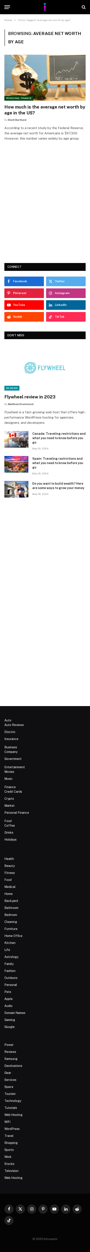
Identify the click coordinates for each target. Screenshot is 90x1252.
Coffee (9, 825)
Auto (7, 720)
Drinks (8, 832)
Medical (10, 887)
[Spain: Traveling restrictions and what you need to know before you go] (16, 464)
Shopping (11, 1143)
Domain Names (14, 1013)
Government (13, 759)
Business (10, 747)
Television (11, 1171)
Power (9, 1045)
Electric (10, 732)
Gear (7, 1073)
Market (9, 805)
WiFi (7, 1122)
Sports (9, 1150)
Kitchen (10, 943)
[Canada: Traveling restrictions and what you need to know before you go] (16, 439)
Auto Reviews (14, 725)
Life (7, 950)
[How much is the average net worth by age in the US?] (45, 77)
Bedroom (10, 915)
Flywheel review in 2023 (29, 397)
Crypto (9, 798)
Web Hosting (13, 1115)
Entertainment (14, 767)
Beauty (9, 866)
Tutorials (10, 1108)
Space (8, 1087)
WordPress (12, 1129)
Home (8, 894)
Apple (8, 999)
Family (9, 964)
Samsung (10, 1059)
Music (8, 778)
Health (9, 859)
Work (8, 1157)
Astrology (11, 957)
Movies (9, 771)
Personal (10, 985)
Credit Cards (13, 791)
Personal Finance (19, 98)
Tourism (10, 1094)
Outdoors (10, 978)
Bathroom (11, 908)
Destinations (13, 1066)
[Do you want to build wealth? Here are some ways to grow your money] (16, 489)
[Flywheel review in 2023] (45, 368)
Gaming (9, 1020)
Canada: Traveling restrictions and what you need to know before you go (59, 438)
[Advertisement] (45, 208)
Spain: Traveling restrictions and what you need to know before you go (57, 463)
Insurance (11, 739)
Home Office (13, 936)
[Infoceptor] (45, 7)
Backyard (11, 901)
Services (10, 1080)
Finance (10, 787)
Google (9, 1027)
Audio (8, 1006)
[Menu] (7, 7)
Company (10, 752)
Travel (9, 1136)
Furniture (10, 929)
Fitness (9, 873)
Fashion (10, 971)
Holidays (10, 839)
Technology (12, 1101)
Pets (7, 992)
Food (8, 821)
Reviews (12, 388)
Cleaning (10, 922)
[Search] (83, 7)
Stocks (9, 1164)
